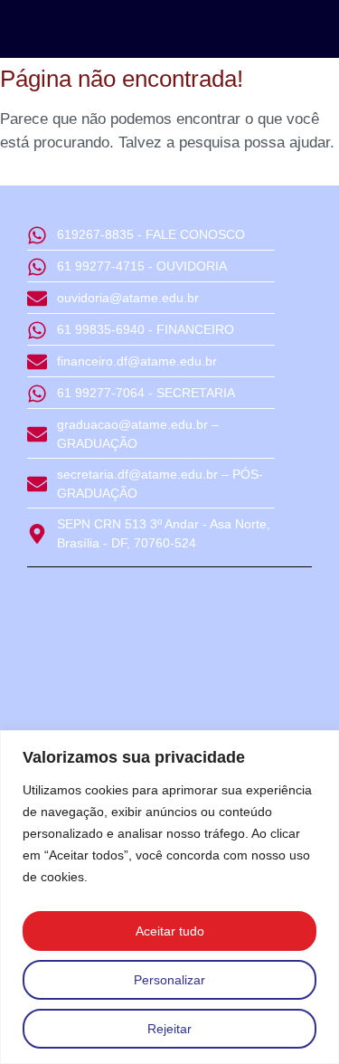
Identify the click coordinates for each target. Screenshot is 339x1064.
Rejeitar (169, 1028)
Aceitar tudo (170, 931)
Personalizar (169, 980)
